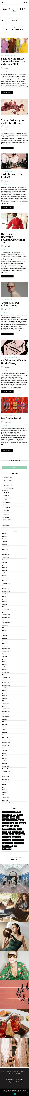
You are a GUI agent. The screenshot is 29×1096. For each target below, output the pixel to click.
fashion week (6, 823)
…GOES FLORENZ (7, 477)
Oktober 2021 (5, 651)
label (9, 831)
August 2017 (5, 782)
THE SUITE (14, 55)
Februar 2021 (5, 672)
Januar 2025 (5, 549)
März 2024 (4, 575)
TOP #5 (6, 499)
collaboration (6, 817)
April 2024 (4, 573)
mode (16, 834)
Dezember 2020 (6, 677)
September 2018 (6, 748)
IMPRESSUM (23, 1071)
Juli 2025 (4, 533)
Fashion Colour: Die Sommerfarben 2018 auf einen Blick (13, 61)
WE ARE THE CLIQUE (8, 488)
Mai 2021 (4, 664)
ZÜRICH (5, 522)
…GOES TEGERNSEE (8, 485)
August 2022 (5, 625)
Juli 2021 (4, 659)
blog (14, 814)
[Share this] (2, 71)
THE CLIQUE (5, 476)
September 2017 (6, 779)
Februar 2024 (5, 578)
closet (20, 815)
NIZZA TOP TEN (7, 520)
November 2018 (6, 742)
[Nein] (27, 1092)
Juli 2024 (4, 565)
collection (13, 817)
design (5, 820)
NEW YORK (6, 517)
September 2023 (6, 591)
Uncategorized (5, 525)
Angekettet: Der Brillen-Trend (10, 304)
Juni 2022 (4, 630)
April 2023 (4, 604)
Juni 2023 (4, 599)
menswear (11, 834)
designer (12, 820)
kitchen (4, 831)
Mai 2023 (4, 601)
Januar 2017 (5, 800)
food (12, 823)
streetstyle (20, 840)
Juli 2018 (4, 753)
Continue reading (7, 92)
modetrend (22, 834)
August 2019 (5, 719)
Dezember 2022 (6, 614)
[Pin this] (6, 71)
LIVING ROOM (7, 507)
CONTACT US (16, 1071)
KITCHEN (5, 505)
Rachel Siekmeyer (9, 308)
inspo (16, 826)
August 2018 (5, 750)
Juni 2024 (4, 567)
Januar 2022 (5, 643)
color (18, 817)
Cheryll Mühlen (8, 125)
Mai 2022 (4, 633)
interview (19, 828)
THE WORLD (5, 510)
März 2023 (4, 606)
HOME (2, 1071)
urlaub (15, 845)
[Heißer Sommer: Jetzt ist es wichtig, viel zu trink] (14, 1023)
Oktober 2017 (5, 776)
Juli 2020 (4, 690)
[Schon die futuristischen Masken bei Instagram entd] (14, 936)
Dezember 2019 (6, 708)
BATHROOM (6, 492)
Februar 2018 (5, 766)
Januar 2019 (5, 737)
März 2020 (4, 701)
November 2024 (6, 554)
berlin (10, 814)
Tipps (22, 842)
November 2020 (6, 680)
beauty (17, 812)
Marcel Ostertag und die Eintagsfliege (13, 121)
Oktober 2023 (5, 588)
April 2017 (4, 792)
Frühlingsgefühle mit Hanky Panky (13, 362)
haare (16, 823)
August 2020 (5, 687)
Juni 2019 (4, 724)
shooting (18, 837)
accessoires (6, 812)
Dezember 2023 (6, 583)
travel (4, 845)
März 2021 (4, 669)
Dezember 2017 (6, 771)
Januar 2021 (5, 674)
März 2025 (4, 544)
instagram (6, 829)
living (22, 831)
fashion (20, 820)
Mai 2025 (4, 539)
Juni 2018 (4, 755)
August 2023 (5, 593)
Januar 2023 (5, 612)
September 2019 (6, 716)
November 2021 (6, 648)
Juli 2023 (4, 596)
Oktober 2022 (5, 620)
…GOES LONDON (7, 480)
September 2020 (6, 685)
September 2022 (6, 622)
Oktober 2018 (5, 745)
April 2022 (4, 635)
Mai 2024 (4, 570)
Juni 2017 (4, 787)
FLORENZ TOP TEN (8, 512)
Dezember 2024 (6, 552)
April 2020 (4, 698)
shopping (6, 840)
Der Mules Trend (11, 418)
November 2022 (6, 617)
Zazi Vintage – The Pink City (12, 176)
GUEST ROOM (6, 502)
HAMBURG (6, 514)
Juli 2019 (4, 721)
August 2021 (5, 656)
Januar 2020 (5, 706)
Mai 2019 (4, 727)
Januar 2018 (5, 768)
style (4, 843)
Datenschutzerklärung (15, 1073)
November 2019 (6, 711)
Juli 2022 (4, 627)
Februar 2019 (5, 734)
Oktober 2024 (5, 557)
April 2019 (4, 729)
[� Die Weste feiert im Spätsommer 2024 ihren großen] (14, 907)
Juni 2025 (4, 536)
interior (13, 829)
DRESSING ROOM (8, 55)
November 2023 (6, 586)
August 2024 (5, 562)
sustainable (16, 842)
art (12, 811)
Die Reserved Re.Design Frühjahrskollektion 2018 (13, 238)
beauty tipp (5, 814)
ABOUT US (8, 1071)
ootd (8, 837)
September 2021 (6, 654)
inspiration (8, 826)
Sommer (14, 840)
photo (13, 837)
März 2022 (4, 638)
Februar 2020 (5, 703)
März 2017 (4, 795)
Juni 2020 (4, 693)
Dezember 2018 (6, 740)
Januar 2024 (5, 580)
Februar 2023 (5, 609)
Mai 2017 (4, 789)
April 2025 (4, 541)
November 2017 (6, 774)
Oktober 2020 (5, 682)
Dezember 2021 (6, 646)
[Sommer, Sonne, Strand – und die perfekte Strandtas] (14, 1052)
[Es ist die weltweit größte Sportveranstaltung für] (14, 994)
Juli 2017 (4, 784)
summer (10, 843)
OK (15, 1093)
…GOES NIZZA (6, 483)
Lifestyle (15, 832)
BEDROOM (7, 357)
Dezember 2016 (6, 802)
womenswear (7, 848)
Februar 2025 (5, 546)
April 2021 (4, 667)
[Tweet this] (4, 71)
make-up (5, 834)
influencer (22, 823)
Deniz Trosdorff (9, 67)
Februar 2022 (5, 640)
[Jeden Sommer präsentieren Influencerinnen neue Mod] (14, 965)
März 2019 (4, 732)
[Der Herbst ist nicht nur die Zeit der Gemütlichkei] (14, 878)
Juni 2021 (4, 661)
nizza (4, 837)
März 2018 (4, 763)
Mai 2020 (4, 695)
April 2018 (4, 761)
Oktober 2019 (5, 714)
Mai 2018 (4, 758)
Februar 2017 (5, 797)
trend (10, 846)
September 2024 (6, 559)
